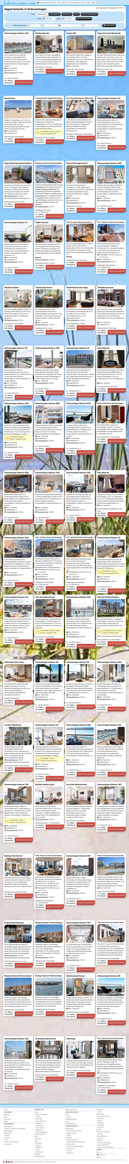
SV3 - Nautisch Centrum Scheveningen (111, 222)
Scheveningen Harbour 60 (77, 662)
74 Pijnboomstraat (105, 287)
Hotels (76, 14)
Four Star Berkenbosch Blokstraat (79, 98)
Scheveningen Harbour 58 (46, 662)
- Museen (38, 1116)
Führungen (38, 1138)
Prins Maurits (103, 472)
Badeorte (6, 1115)
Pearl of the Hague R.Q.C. (77, 163)
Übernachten (52, 2)
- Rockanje (99, 1127)
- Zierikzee (99, 1140)
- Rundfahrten (39, 1125)
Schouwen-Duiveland (103, 1132)
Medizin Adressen (71, 1119)
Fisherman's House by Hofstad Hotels (110, 922)
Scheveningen (44, 2)
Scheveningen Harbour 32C (16, 1039)
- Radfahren (38, 1143)
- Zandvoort (69, 1153)
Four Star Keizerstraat (44, 597)
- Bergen (68, 1135)
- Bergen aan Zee (70, 1133)
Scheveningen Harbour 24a (109, 725)
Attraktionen (38, 1123)
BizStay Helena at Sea (44, 784)
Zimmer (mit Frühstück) (89, 14)
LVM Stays (71, 1039)
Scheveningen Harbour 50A (16, 537)
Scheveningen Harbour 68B (78, 725)
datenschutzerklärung (29, 1161)
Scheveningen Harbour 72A (16, 784)
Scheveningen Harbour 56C (78, 472)
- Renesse (99, 1134)
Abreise (58, 18)
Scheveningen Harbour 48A (109, 662)
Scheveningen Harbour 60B (47, 403)
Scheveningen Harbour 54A (16, 403)
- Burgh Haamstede (102, 1145)
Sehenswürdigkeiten (41, 1114)
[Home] (38, 2)
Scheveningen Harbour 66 (108, 976)
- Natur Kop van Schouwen (104, 1147)
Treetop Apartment (43, 287)
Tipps (5, 1117)
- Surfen (37, 1150)
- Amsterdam (69, 1148)
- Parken (68, 1117)
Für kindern (7, 1119)
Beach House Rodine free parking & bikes (110, 855)
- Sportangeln (39, 1152)
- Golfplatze (38, 1147)
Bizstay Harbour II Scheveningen (18, 976)
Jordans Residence (12, 725)
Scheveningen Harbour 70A (78, 923)
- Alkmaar (68, 1137)
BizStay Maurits (42, 33)
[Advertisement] (59, 90)
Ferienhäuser (67, 14)
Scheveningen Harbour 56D (16, 472)
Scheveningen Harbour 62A (78, 403)
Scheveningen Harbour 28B (109, 163)
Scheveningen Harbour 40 (15, 348)
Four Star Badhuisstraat (76, 784)
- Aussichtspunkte (40, 1121)
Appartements (41, 14)
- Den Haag (100, 1123)
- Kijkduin (7, 1137)
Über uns (99, 1152)
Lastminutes (7, 1144)
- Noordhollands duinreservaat (75, 1142)
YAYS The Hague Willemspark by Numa (79, 222)
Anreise (39, 18)
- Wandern (38, 1145)
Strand (59, 2)
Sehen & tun (65, 2)
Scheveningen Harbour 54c (16, 597)
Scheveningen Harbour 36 (108, 98)
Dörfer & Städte (39, 1134)
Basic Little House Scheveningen (110, 403)
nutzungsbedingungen (18, 1161)
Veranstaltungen (74, 2)
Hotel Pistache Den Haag (77, 287)
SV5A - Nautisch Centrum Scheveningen (48, 537)
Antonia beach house (75, 976)
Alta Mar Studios (11, 287)
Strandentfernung (11, 72)
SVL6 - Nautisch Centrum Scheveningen (110, 1038)
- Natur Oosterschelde (103, 1143)
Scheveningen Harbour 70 (15, 222)
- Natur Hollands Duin (103, 1116)
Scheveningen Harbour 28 (77, 348)
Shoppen (37, 1154)
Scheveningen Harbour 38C (47, 472)
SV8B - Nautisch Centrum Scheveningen (48, 855)
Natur (36, 1136)
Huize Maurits (103, 348)
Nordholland (69, 1128)
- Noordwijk (100, 1118)
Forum (67, 1121)
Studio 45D (71, 33)
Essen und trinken (71, 1109)
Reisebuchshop (70, 1123)
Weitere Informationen (24, 82)
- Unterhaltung (39, 1127)
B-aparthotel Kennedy (14, 923)
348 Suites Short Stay (14, 662)
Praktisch (83, 2)
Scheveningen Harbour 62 (108, 537)
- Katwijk (99, 1120)
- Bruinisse (99, 1138)
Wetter (94, 2)
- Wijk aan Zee (70, 1144)
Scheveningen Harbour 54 (46, 725)
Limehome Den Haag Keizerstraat (48, 98)
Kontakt (98, 1157)
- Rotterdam (100, 1125)
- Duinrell (6, 1135)
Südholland (99, 1109)
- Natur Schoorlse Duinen (73, 1131)
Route (67, 1115)
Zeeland (98, 1129)
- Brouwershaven (101, 1136)
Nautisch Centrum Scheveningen (48, 163)
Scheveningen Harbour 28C (109, 784)
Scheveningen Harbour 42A (16, 33)
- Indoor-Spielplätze (41, 1132)
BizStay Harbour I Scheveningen (48, 923)
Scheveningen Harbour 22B (78, 597)
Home (6, 1109)
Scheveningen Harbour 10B (47, 348)
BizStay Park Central (13, 856)
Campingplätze (54, 14)
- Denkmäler (38, 1119)
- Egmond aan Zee (71, 1139)
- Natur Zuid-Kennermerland (74, 1146)
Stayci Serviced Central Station (17, 163)
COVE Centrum (42, 222)
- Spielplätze (38, 1130)
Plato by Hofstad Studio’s (108, 597)
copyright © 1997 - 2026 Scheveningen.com (46, 1161)
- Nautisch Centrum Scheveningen (14, 1128)
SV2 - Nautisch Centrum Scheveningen (80, 537)
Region (89, 2)
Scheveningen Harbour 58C (78, 856)
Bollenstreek (100, 1114)
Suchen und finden (85, 18)
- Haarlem (68, 1150)
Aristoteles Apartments (45, 1039)
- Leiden (98, 1112)
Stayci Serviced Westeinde (109, 33)
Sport (36, 1141)
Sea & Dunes (9, 98)
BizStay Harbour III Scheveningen (48, 976)
